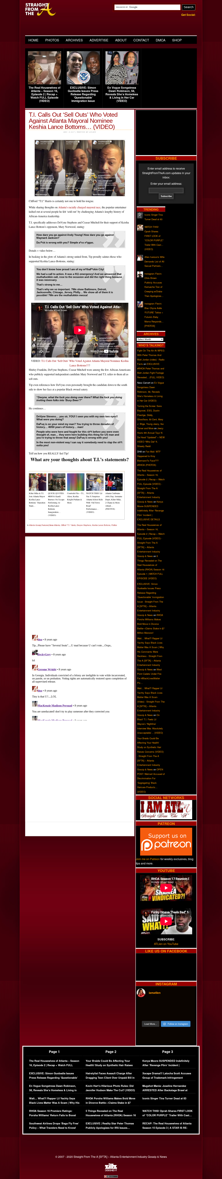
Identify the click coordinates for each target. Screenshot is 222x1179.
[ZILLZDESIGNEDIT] (111, 1170)
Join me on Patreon (148, 859)
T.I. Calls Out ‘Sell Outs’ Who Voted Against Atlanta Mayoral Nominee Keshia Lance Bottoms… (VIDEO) (73, 120)
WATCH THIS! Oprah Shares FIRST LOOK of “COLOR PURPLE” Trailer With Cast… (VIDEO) (167, 1115)
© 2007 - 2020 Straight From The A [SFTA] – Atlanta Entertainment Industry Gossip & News (111, 1157)
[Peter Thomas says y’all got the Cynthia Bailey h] (144, 1014)
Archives (74, 40)
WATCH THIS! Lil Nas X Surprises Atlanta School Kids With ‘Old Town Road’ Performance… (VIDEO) (94, 502)
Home (33, 40)
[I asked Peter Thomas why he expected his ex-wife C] (188, 1005)
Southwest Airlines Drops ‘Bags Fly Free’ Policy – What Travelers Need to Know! (54, 1126)
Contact (141, 40)
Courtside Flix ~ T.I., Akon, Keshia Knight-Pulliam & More (75, 498)
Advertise (98, 40)
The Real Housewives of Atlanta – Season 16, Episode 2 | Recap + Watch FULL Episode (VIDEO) (44, 94)
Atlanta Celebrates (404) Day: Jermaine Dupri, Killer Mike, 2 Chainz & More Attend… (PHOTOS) (113, 501)
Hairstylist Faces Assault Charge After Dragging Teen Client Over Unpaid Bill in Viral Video (110, 1078)
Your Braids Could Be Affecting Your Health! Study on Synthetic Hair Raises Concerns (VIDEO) (109, 1065)
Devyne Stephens (84, 525)
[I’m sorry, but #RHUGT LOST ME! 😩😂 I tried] (159, 1005)
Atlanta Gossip (35, 525)
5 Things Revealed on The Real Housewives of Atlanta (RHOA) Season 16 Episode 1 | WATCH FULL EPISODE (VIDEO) (111, 1117)
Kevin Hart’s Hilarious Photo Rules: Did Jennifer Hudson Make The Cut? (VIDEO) (110, 1088)
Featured (45, 525)
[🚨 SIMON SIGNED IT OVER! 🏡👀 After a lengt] (188, 1014)
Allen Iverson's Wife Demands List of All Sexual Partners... (154, 261)
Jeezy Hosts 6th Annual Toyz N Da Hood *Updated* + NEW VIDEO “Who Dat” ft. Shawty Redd (151, 437)
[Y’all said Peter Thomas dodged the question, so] (173, 1005)
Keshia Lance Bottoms (101, 525)
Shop (177, 40)
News (51, 525)
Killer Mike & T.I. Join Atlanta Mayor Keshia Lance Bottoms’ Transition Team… (37, 499)
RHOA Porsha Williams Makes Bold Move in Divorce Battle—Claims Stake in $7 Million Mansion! (150, 623)
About (121, 40)
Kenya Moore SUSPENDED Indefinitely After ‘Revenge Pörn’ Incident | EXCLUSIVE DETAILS (150, 510)
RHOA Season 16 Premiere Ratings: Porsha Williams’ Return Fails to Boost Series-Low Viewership (52, 1115)
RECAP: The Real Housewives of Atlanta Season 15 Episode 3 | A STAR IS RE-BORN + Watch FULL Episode (166, 1128)
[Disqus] (80, 676)
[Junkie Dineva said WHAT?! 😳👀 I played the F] (159, 1014)
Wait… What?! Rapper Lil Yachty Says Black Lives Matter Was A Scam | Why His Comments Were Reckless (54, 1103)
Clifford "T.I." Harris (68, 525)
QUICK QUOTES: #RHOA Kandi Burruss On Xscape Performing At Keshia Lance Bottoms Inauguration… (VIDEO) (56, 504)
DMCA (160, 40)
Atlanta (57, 525)
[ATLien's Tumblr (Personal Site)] (166, 818)
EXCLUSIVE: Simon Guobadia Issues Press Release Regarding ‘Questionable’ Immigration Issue (83, 94)
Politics (114, 525)
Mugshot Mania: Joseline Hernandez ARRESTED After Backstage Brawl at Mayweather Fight (164, 1090)
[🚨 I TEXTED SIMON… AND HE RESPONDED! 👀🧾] (173, 1014)
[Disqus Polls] (80, 582)
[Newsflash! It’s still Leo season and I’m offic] (144, 1005)
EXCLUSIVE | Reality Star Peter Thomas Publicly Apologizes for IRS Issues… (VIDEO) (110, 1128)
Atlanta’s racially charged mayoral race (79, 207)
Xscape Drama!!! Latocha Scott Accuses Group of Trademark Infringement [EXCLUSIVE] (166, 1078)
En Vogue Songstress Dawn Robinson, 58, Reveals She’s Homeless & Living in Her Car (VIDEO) (121, 94)
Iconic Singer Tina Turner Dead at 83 (164, 1098)
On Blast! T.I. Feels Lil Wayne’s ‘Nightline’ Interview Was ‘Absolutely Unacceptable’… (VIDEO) (150, 723)
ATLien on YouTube (166, 944)
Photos (52, 40)
